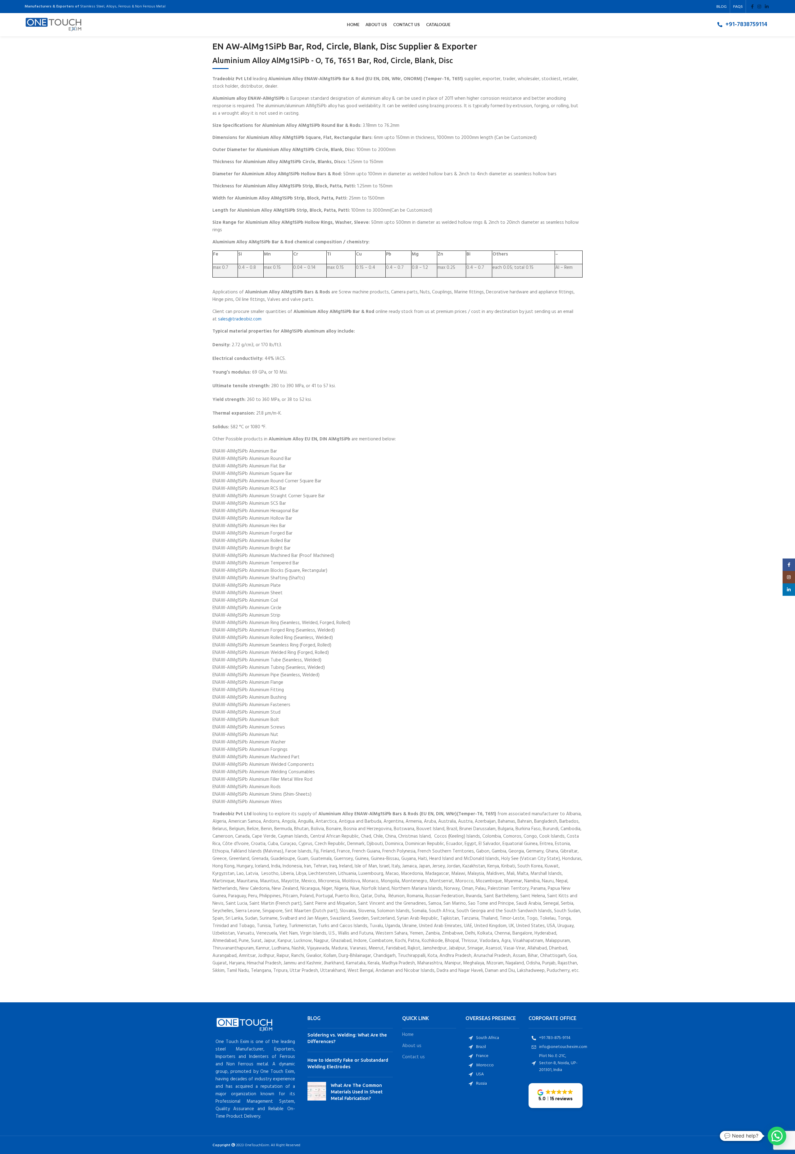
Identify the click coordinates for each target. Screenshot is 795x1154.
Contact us (413, 1057)
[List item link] (742, 24)
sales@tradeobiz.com (239, 319)
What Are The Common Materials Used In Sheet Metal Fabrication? (357, 1092)
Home (408, 1035)
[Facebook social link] (752, 6)
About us (411, 1046)
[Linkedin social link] (766, 6)
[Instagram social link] (759, 6)
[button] (556, 1095)
